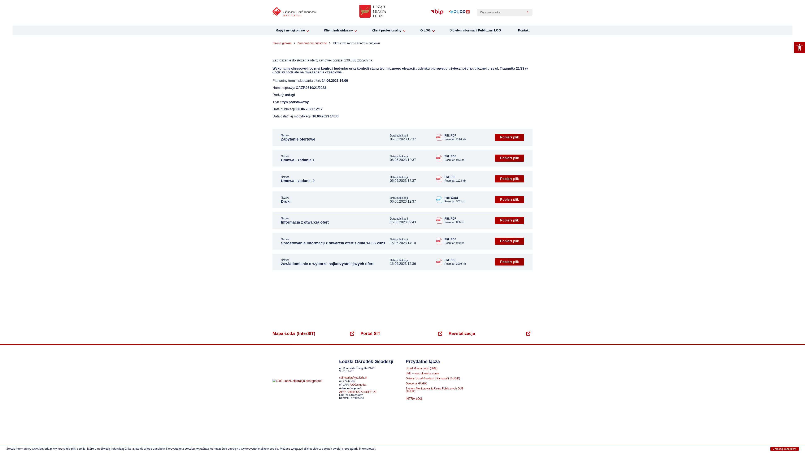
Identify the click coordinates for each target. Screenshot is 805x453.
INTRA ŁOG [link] (414, 398)
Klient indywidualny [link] (338, 30)
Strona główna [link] (282, 43)
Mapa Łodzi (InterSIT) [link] (294, 333)
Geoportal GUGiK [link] (416, 383)
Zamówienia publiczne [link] (312, 43)
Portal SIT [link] (370, 333)
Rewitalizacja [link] (462, 333)
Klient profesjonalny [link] (386, 30)
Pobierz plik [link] (509, 137)
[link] (799, 47)
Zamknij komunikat (784, 448)
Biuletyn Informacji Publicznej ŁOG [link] (475, 30)
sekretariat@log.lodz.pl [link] (353, 377)
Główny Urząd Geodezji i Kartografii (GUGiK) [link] (433, 378)
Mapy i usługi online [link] (290, 30)
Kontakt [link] (524, 30)
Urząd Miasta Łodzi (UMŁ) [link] (421, 368)
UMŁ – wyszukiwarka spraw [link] (422, 373)
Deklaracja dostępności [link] (306, 381)
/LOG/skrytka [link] (358, 384)
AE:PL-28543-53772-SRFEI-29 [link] (357, 392)
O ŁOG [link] (425, 30)
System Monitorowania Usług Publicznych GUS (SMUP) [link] (435, 390)
